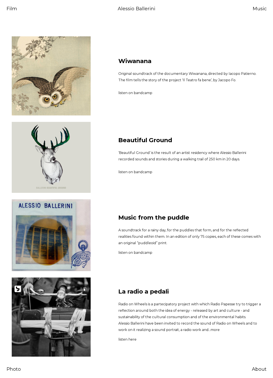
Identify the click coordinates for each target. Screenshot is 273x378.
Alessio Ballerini (136, 8)
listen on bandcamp (135, 93)
